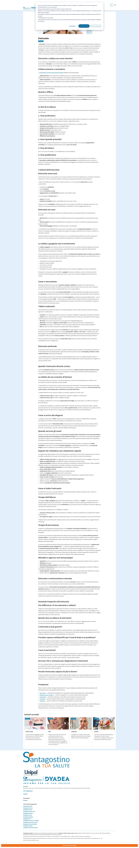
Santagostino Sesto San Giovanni (30, 827)
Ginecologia (43, 697)
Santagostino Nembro (28, 813)
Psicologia (42, 699)
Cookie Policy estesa (55, 19)
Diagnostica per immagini (47, 695)
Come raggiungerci (28, 791)
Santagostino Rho (27, 819)
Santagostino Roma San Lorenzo (30, 822)
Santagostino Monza (27, 810)
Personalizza (72, 26)
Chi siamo (25, 786)
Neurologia (43, 693)
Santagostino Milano (27, 806)
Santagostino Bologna (28, 817)
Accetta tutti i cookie (84, 26)
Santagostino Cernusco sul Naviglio (31, 820)
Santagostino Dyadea (28, 826)
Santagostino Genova (28, 808)
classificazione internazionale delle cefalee (51, 73)
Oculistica (42, 701)
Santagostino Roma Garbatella (30, 824)
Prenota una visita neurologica (69, 845)
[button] (115, 5)
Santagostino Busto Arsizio (29, 811)
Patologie (41, 41)
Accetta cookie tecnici (96, 26)
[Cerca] (111, 5)
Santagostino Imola (27, 815)
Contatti (25, 794)
